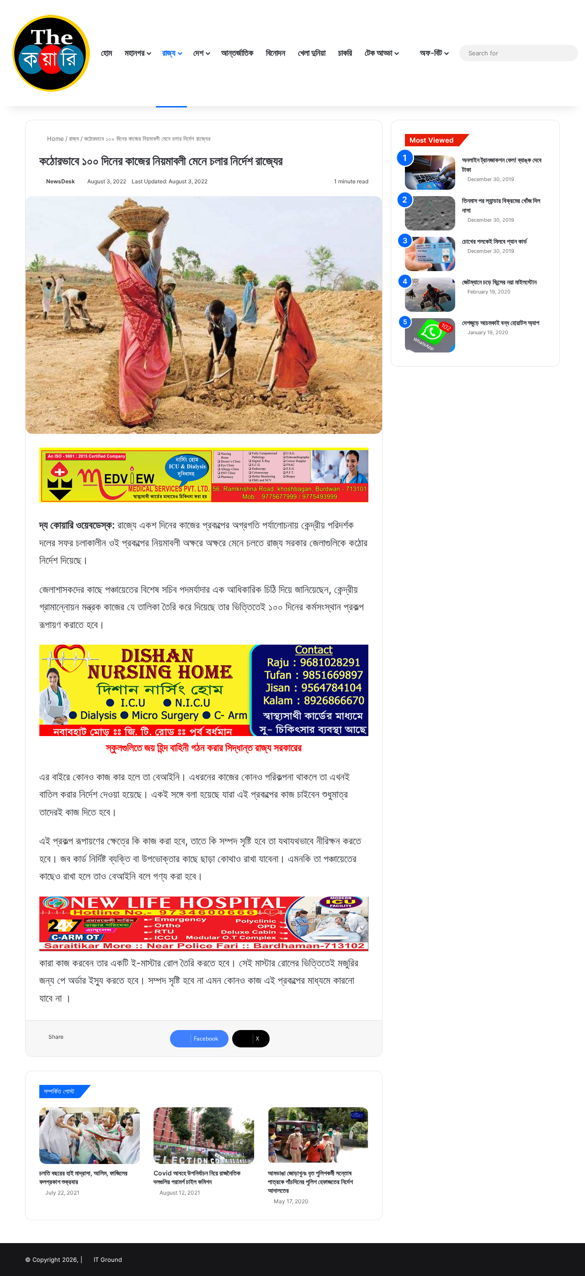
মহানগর (134, 53)
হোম (106, 53)
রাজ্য (169, 53)
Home (54, 138)
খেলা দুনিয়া (311, 53)
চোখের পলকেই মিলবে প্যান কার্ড (494, 241)
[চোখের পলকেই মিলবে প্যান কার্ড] (430, 254)
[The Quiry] (51, 53)
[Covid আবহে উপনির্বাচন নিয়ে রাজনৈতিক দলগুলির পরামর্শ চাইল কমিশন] (204, 1135)
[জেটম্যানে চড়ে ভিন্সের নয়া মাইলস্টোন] (430, 295)
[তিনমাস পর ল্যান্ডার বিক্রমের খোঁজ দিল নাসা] (430, 213)
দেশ (198, 53)
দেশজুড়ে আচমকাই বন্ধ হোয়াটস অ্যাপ (500, 322)
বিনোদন (275, 53)
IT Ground (108, 1259)
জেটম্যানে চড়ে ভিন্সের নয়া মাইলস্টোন (499, 282)
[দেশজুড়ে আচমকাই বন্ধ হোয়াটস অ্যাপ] (430, 335)
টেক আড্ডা (378, 53)
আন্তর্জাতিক (237, 53)
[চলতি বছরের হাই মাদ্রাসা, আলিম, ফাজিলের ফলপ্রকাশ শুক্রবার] (89, 1135)
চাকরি (345, 53)
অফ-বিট (430, 53)
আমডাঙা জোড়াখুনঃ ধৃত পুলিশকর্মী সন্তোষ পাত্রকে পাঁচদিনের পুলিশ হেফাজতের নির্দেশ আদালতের (310, 1181)
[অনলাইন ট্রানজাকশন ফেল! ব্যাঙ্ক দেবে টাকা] (430, 172)
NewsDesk (60, 181)
